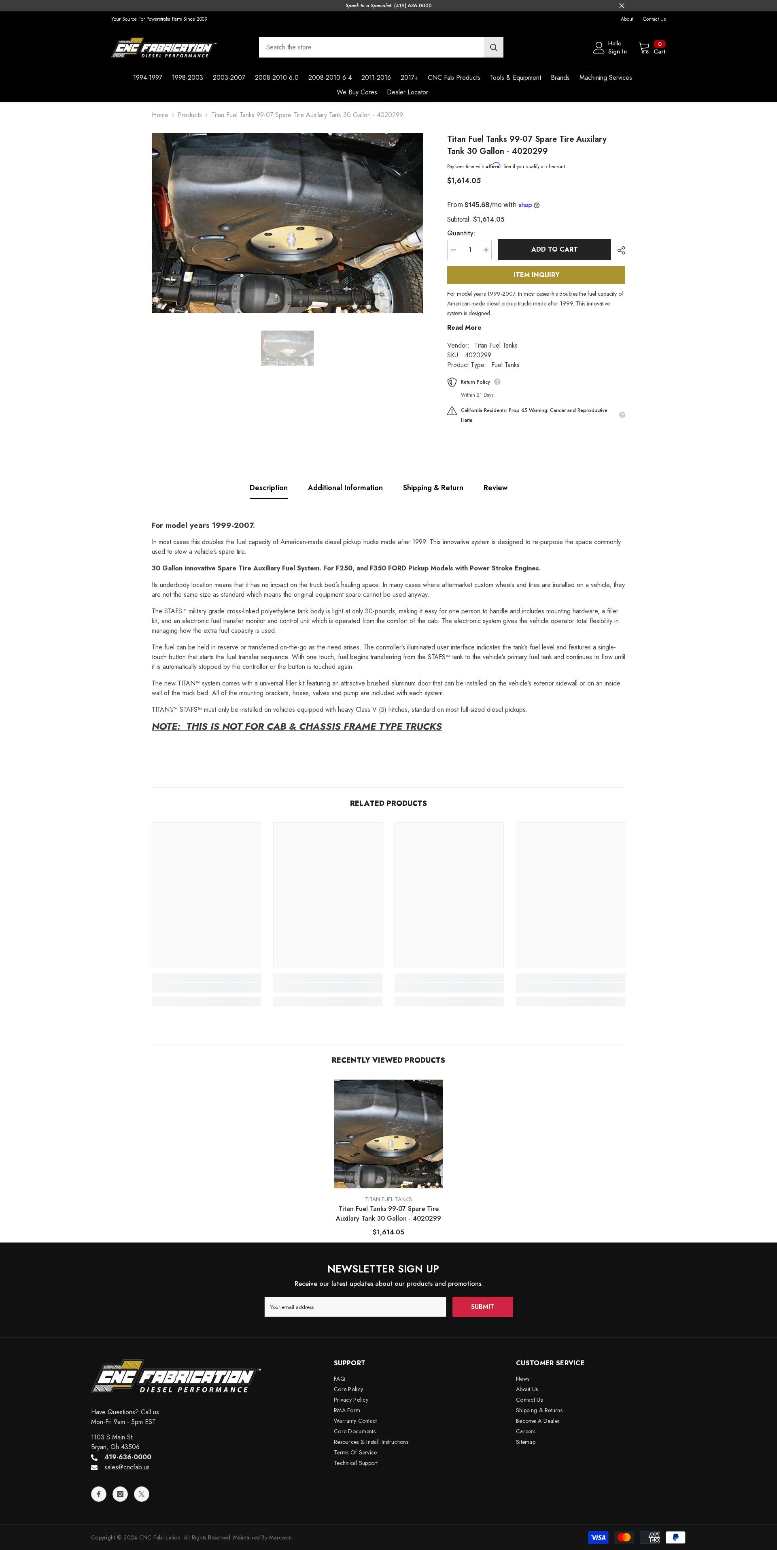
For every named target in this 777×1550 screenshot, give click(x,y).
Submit (482, 1306)
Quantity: (461, 233)
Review (495, 488)
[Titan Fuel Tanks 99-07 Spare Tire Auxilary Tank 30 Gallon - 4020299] (388, 1134)
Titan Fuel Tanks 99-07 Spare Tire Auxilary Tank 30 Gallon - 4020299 (388, 1213)
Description (269, 488)
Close (621, 5)
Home (160, 115)
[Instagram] (120, 1494)
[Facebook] (98, 1494)
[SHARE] (618, 250)
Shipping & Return (433, 488)
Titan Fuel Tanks (496, 345)
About (627, 19)
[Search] (381, 47)
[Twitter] (141, 1494)
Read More (464, 327)
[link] (206, 988)
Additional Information (345, 488)
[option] (287, 223)
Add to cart (554, 249)
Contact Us (654, 19)
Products (190, 115)
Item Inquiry (536, 275)
